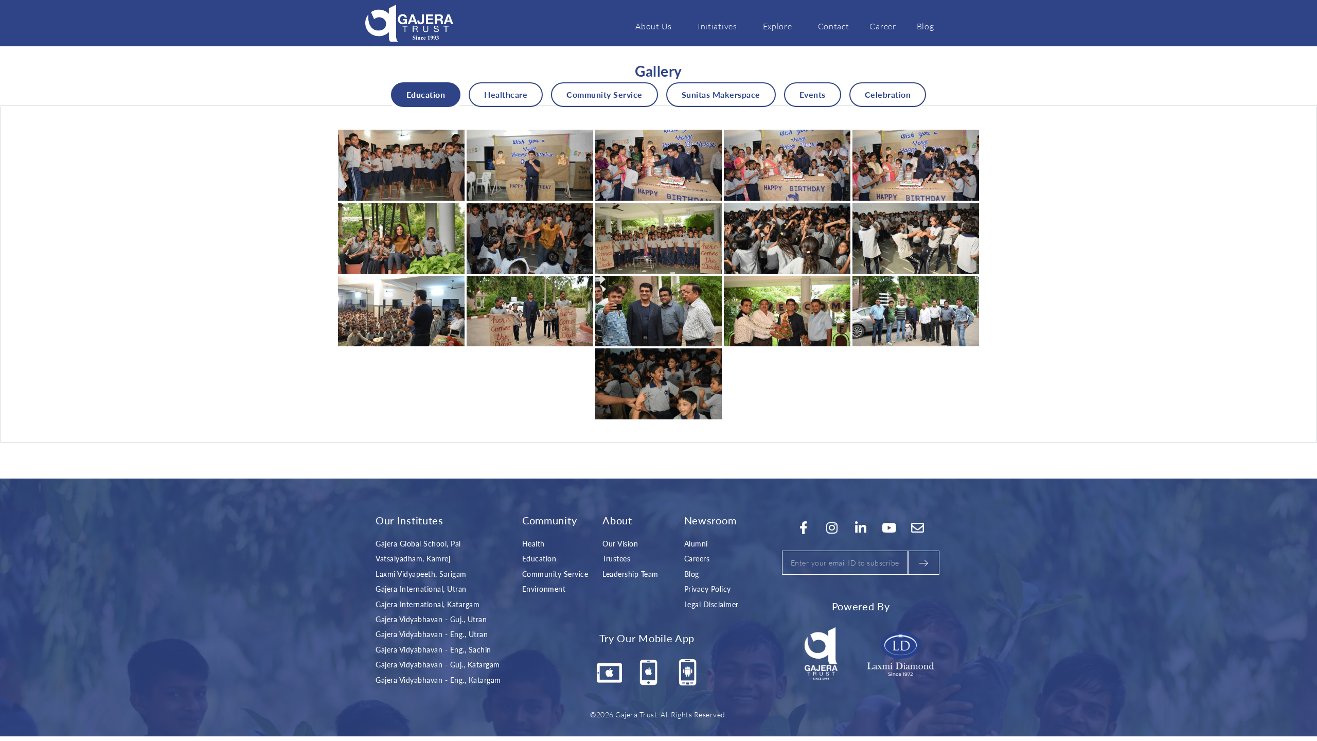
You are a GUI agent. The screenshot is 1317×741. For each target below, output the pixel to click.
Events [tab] (812, 94)
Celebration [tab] (888, 94)
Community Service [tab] (604, 94)
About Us (653, 26)
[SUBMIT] (923, 563)
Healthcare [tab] (505, 94)
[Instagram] (832, 527)
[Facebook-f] (803, 527)
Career (882, 26)
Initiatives (717, 26)
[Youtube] (889, 527)
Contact (833, 26)
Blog (925, 26)
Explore (777, 26)
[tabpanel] (658, 275)
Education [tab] (426, 94)
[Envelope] (918, 527)
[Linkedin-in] (861, 527)
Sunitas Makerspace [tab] (721, 94)
